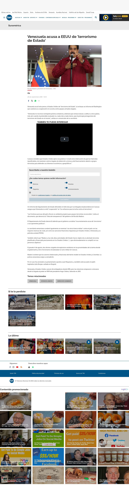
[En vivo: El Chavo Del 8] (105, 17)
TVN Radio (41, 17)
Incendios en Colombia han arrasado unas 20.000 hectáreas (78, 305)
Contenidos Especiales (52, 17)
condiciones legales (44, 195)
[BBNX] (12, 381)
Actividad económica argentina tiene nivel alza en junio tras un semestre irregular (22, 321)
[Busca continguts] (95, 17)
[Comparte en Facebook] (28, 101)
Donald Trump (90, 12)
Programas (71, 17)
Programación (89, 17)
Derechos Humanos (64, 281)
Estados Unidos (46, 281)
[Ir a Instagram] (14, 367)
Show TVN (26, 17)
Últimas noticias (6, 12)
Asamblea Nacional (61, 12)
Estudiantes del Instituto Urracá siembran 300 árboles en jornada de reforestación (78, 349)
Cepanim (25, 12)
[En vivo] (115, 15)
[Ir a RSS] (21, 367)
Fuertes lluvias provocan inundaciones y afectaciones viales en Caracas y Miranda (21, 305)
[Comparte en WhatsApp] (35, 101)
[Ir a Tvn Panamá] (9, 17)
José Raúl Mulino (17, 12)
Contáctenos (101, 373)
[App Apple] (29, 367)
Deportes (33, 17)
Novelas (64, 17)
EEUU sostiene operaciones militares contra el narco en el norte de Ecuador (107, 305)
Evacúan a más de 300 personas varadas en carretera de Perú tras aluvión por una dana (49, 305)
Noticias (17, 17)
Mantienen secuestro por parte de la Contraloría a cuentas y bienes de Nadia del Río (50, 349)
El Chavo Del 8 (117, 18)
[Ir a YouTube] (17, 367)
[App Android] (33, 367)
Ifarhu (31, 12)
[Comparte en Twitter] (32, 101)
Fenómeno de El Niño (41, 12)
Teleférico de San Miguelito (76, 12)
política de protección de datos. (61, 195)
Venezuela (51, 12)
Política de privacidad (38, 373)
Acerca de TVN (80, 373)
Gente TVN (80, 17)
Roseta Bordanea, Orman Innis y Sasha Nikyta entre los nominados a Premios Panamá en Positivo (21, 349)
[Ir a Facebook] (10, 367)
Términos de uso (59, 373)
